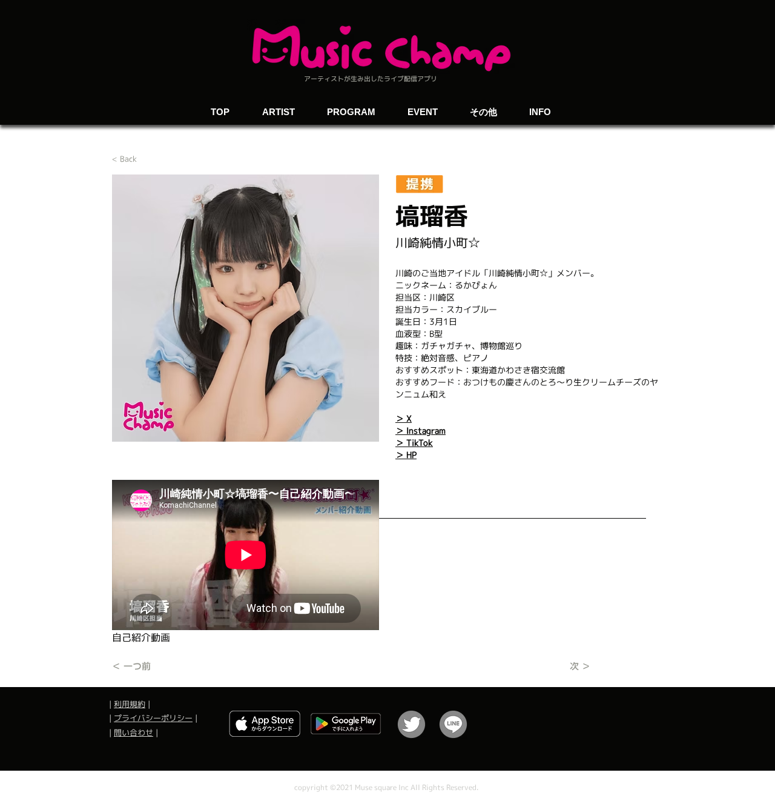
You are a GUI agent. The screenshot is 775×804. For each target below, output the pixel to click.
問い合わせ (133, 732)
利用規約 (129, 704)
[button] (422, 106)
